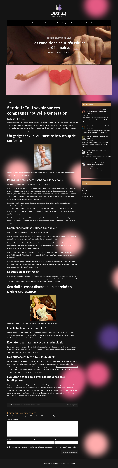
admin (54, 50)
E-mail (33, 439)
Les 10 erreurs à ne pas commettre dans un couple (24, 404)
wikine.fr (57, 463)
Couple (64, 23)
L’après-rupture (72, 404)
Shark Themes (71, 463)
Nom (9, 439)
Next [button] (107, 45)
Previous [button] (11, 45)
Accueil (30, 23)
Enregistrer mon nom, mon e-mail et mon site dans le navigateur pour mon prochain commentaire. (43, 447)
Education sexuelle (52, 23)
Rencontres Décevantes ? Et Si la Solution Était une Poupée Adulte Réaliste (97, 111)
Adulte (39, 23)
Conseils (74, 23)
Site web (58, 439)
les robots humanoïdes (32, 390)
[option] (59, 45)
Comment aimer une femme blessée (98, 126)
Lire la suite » (102, 132)
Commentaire (12, 420)
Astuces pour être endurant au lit (59, 45)
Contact (84, 23)
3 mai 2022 (62, 50)
